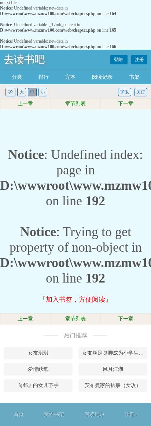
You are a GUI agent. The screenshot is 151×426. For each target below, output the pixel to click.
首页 (19, 414)
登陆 (119, 59)
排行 (43, 77)
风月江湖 (113, 369)
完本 (70, 77)
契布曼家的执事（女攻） (113, 385)
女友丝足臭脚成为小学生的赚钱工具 (114, 353)
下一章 (125, 103)
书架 (134, 77)
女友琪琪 (38, 353)
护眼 (124, 92)
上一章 (25, 103)
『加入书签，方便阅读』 (75, 299)
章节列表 (75, 103)
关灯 (140, 92)
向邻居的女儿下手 (38, 385)
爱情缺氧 (38, 369)
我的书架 (54, 414)
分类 (17, 77)
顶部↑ (131, 414)
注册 (139, 59)
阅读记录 (102, 77)
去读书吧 (24, 59)
